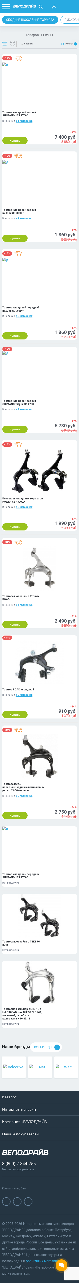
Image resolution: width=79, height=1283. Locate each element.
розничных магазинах (43, 1261)
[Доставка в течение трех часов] (18, 58)
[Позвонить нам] (63, 7)
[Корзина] (73, 7)
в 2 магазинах (24, 409)
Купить (15, 140)
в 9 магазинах (24, 795)
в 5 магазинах (24, 120)
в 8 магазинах (24, 316)
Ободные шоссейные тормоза (30, 19)
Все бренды (43, 1047)
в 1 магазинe (24, 218)
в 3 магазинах (24, 604)
